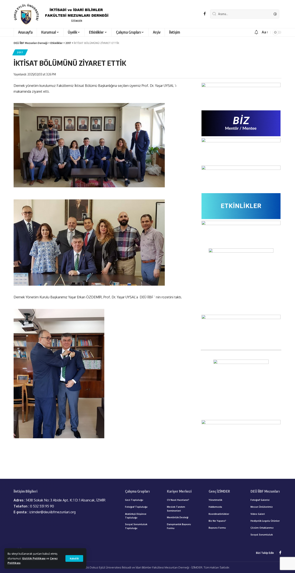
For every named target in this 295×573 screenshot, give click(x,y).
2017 (20, 52)
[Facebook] (205, 14)
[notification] (256, 32)
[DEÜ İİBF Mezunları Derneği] (62, 14)
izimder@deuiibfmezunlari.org (45, 512)
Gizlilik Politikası (34, 558)
